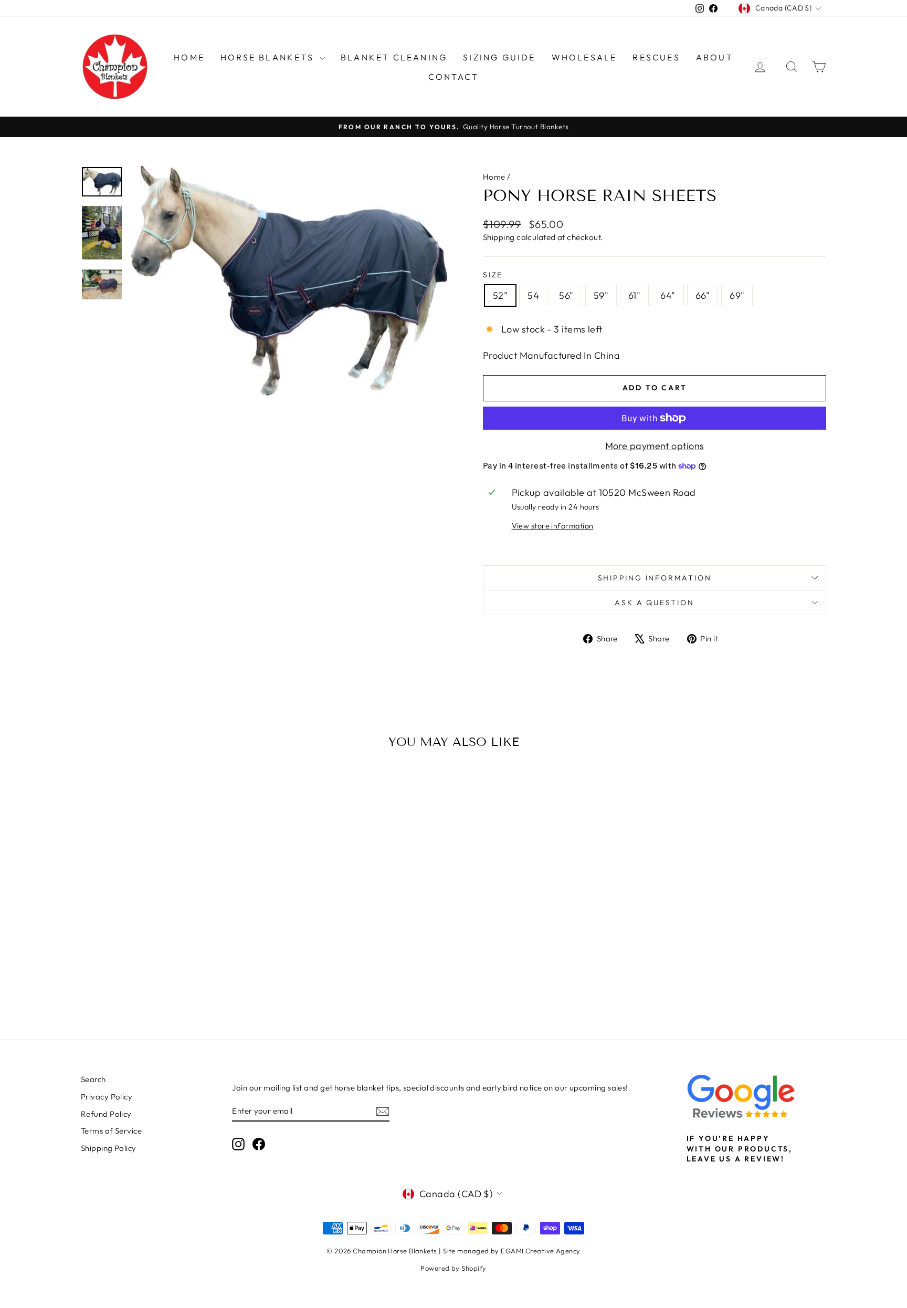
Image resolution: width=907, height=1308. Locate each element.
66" (702, 295)
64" (667, 295)
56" (566, 295)
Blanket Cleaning (394, 57)
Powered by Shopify (453, 1268)
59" (601, 295)
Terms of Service (111, 1131)
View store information (553, 526)
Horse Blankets (268, 57)
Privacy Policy (106, 1097)
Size (493, 274)
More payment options (654, 446)
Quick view (169, 941)
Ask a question (654, 602)
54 (533, 295)
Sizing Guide (499, 57)
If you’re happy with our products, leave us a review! (740, 1149)
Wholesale (584, 57)
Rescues (656, 57)
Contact (453, 76)
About (714, 57)
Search (93, 1079)
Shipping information (655, 578)
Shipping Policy (108, 1148)
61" (634, 295)
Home (189, 57)
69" (737, 295)
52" (500, 295)
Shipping (499, 237)
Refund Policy (106, 1114)
